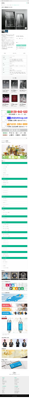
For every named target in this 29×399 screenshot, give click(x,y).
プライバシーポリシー (4, 382)
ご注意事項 (24, 53)
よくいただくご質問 (16, 382)
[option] (14, 327)
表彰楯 (3, 391)
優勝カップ (3, 390)
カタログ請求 (15, 384)
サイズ (17, 38)
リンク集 (3, 384)
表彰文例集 (11, 68)
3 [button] (14, 332)
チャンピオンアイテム (16, 390)
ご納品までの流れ (14, 53)
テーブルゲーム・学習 (16, 388)
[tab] (5, 53)
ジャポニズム (3, 388)
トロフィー (3, 389)
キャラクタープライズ (16, 389)
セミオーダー (3, 387)
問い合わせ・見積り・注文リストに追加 (21, 45)
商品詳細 (5, 53)
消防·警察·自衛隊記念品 (16, 391)
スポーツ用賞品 (16, 387)
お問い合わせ (15, 383)
